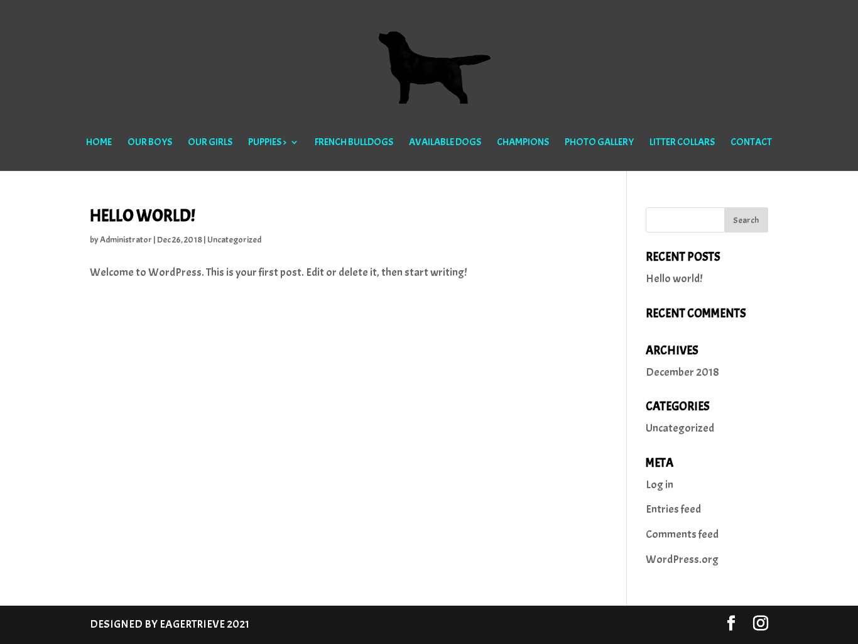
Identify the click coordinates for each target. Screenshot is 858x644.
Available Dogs (445, 143)
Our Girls (210, 143)
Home (99, 143)
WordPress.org (682, 559)
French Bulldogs (354, 143)
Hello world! (142, 215)
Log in (659, 485)
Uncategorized (234, 239)
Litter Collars (682, 143)
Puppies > (267, 143)
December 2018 (682, 372)
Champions (523, 143)
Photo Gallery (599, 143)
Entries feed (673, 509)
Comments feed (682, 534)
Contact (751, 143)
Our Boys (150, 143)
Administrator (126, 239)
